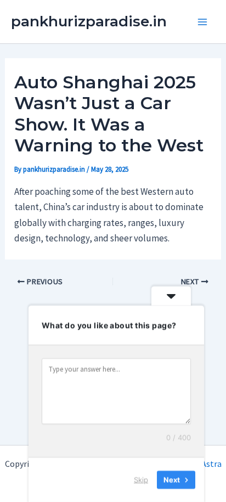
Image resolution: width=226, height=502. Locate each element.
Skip (141, 479)
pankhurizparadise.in (89, 21)
